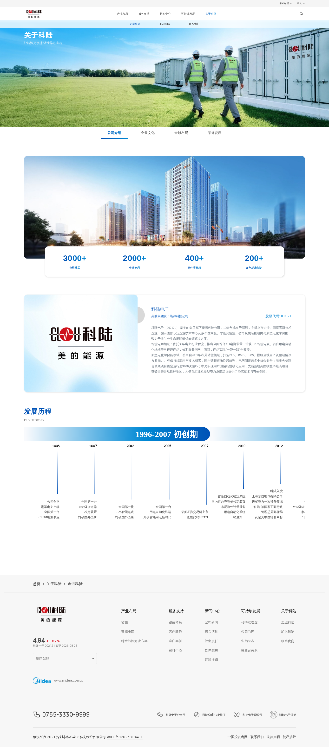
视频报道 (211, 660)
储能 (124, 622)
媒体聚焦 (211, 650)
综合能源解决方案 (134, 641)
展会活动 (211, 632)
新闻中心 (165, 13)
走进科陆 (135, 24)
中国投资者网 (237, 737)
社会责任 (211, 641)
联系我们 (194, 24)
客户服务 (175, 632)
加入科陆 (164, 24)
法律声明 (273, 737)
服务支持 (144, 13)
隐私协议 (289, 737)
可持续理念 (249, 622)
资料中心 (175, 650)
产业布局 (122, 13)
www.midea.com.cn (69, 681)
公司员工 (74, 267)
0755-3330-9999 (66, 714)
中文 (299, 3)
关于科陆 (211, 13)
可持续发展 (188, 13)
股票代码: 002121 (278, 316)
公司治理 (247, 632)
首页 (36, 584)
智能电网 (127, 632)
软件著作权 (194, 267)
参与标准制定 (254, 267)
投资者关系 (249, 650)
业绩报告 (247, 641)
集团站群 (284, 3)
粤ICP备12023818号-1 (125, 737)
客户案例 (175, 641)
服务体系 (175, 622)
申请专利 (134, 267)
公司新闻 (211, 622)
